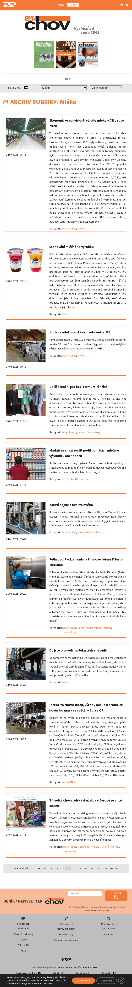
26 (97, 868)
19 (57, 868)
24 (86, 868)
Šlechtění (113, 846)
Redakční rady (66, 934)
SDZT (96, 967)
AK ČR (61, 967)
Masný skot (84, 846)
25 (92, 868)
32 (105, 868)
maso (65, 782)
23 (80, 868)
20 (62, 868)
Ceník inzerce (109, 928)
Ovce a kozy (93, 432)
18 (51, 868)
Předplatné (23, 928)
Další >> (114, 868)
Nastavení (107, 980)
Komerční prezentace (90, 627)
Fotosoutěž (23, 945)
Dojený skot (69, 228)
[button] (116, 895)
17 (45, 868)
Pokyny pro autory (66, 928)
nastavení (47, 983)
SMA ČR (87, 967)
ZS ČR (69, 967)
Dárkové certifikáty (23, 934)
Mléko (81, 228)
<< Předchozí (21, 868)
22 (74, 868)
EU (63, 479)
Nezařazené (82, 479)
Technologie (69, 632)
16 (39, 868)
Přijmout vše (83, 980)
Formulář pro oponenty (66, 939)
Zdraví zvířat (93, 532)
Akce (23, 950)
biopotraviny (69, 432)
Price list (108, 934)
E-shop (23, 939)
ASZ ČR (77, 967)
